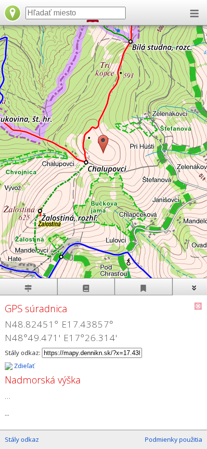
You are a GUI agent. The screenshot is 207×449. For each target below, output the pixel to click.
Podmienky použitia (173, 439)
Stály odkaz (22, 439)
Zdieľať (24, 365)
